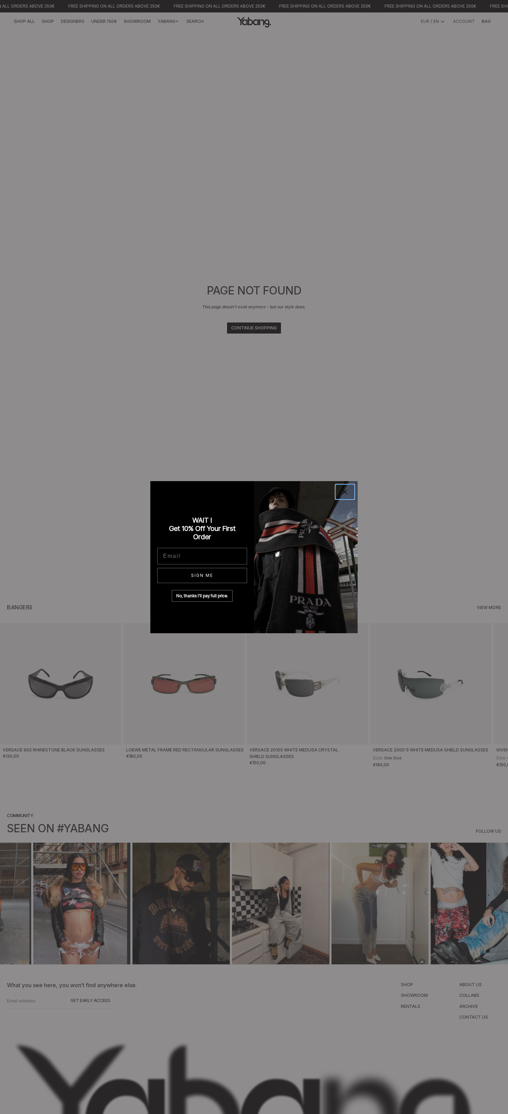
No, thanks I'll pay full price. (202, 595)
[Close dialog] (345, 492)
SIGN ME (202, 575)
